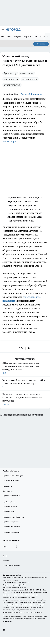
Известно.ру (9, 141)
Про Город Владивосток (11, 526)
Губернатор (10, 73)
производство (29, 79)
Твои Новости (8, 491)
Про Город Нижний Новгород (13, 517)
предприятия (11, 79)
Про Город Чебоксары (11, 471)
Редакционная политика (11, 565)
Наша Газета (7, 486)
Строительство (12, 84)
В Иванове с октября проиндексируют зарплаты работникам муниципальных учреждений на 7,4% (21, 368)
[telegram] (29, 348)
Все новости (6, 36)
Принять (41, 44)
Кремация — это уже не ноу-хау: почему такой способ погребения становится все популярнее (22, 399)
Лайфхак (17, 36)
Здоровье (27, 36)
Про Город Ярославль (11, 480)
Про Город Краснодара (11, 532)
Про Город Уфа (8, 511)
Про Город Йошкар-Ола (11, 496)
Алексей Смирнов (31, 93)
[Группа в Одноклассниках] (16, 546)
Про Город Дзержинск (11, 522)
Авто (35, 36)
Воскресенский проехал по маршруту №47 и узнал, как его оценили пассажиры (23, 383)
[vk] (21, 348)
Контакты (6, 560)
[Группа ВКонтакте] (5, 546)
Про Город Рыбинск (10, 506)
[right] (47, 36)
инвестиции (26, 73)
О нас (5, 556)
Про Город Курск (9, 502)
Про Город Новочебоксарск (13, 476)
